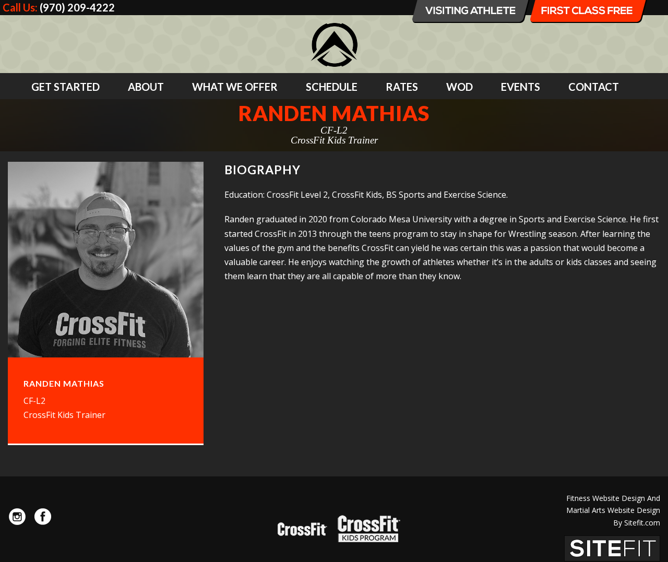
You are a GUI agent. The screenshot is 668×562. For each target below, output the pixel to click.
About (146, 86)
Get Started (65, 86)
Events (520, 86)
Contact (593, 86)
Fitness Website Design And (613, 498)
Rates (402, 86)
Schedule (331, 86)
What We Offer (235, 86)
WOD (459, 86)
